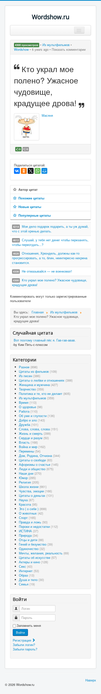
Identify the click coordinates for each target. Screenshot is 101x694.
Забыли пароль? (25, 649)
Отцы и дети (31, 539)
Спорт (27, 517)
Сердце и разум (34, 438)
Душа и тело (31, 579)
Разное (28, 367)
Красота (28, 504)
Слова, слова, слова (38, 429)
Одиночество (32, 548)
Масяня (47, 115)
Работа (28, 411)
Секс (25, 566)
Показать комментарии (69, 49)
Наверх (90, 680)
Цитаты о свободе (35, 460)
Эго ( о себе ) (33, 508)
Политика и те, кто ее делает (44, 393)
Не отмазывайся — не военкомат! (47, 271)
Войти (20, 632)
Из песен (29, 375)
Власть (28, 442)
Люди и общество (36, 469)
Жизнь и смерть (35, 433)
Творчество (31, 389)
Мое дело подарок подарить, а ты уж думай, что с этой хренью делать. (50, 228)
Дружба (28, 424)
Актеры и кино (33, 562)
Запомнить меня (29, 625)
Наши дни (30, 473)
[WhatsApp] (37, 171)
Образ (26, 575)
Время (28, 402)
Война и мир (32, 446)
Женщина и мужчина (38, 384)
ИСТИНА (28, 531)
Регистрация (22, 640)
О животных (31, 513)
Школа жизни (33, 486)
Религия (29, 482)
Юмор (27, 477)
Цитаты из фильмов (38, 371)
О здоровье (30, 406)
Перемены (29, 451)
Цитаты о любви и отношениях (46, 380)
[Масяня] (26, 126)
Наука (26, 500)
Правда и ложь (33, 522)
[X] (31, 171)
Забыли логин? (24, 644)
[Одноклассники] (24, 171)
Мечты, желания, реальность (44, 553)
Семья (27, 584)
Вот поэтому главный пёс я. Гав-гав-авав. (45, 340)
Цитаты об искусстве (38, 557)
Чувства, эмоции (35, 491)
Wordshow (21, 49)
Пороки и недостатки (38, 526)
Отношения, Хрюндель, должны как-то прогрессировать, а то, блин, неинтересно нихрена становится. (49, 258)
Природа (28, 535)
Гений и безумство (36, 544)
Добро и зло (32, 420)
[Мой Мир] (44, 171)
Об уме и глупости (37, 415)
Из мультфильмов (56, 44)
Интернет (29, 570)
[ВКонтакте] (17, 171)
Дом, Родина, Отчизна (39, 455)
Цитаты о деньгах (36, 495)
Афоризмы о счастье (38, 464)
